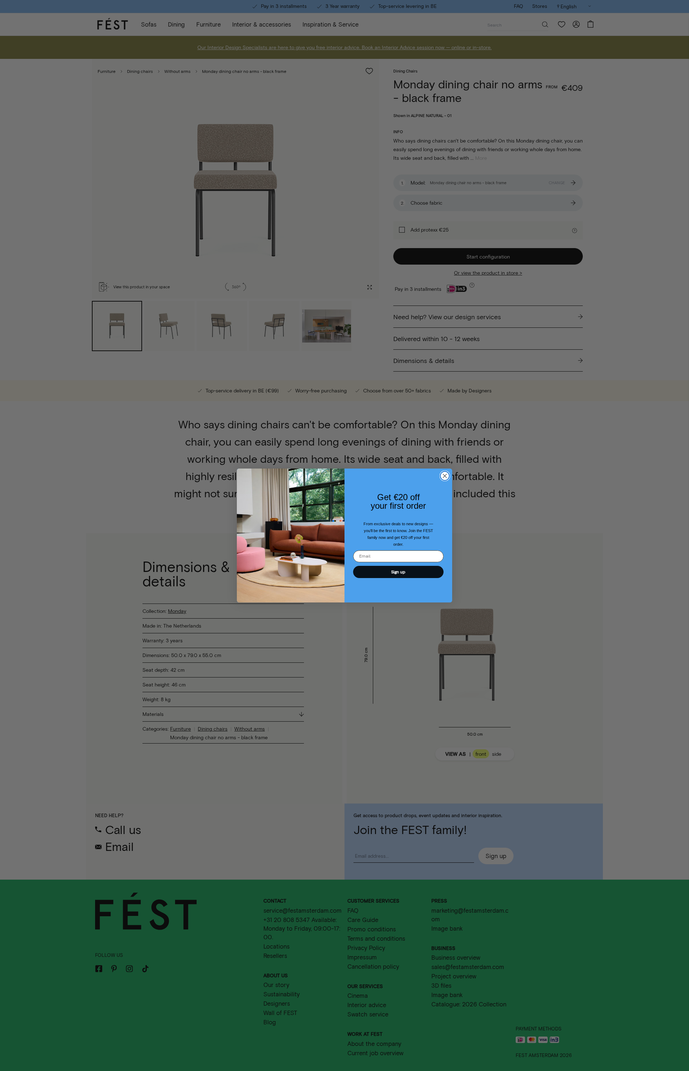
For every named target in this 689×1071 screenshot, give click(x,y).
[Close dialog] (444, 475)
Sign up (398, 572)
